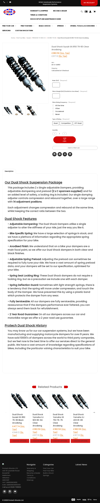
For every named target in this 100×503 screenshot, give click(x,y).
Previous (5, 413)
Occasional (59, 111)
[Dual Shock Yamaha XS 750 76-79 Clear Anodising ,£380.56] (60, 401)
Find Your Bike (48, 471)
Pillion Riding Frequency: (63, 102)
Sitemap (30, 480)
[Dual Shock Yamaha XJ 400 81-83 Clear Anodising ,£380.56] (80, 401)
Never (57, 114)
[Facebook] (54, 154)
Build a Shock (48, 473)
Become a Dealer (33, 473)
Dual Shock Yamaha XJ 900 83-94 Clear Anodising (38, 420)
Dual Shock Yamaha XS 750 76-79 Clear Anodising (58, 420)
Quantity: (55, 130)
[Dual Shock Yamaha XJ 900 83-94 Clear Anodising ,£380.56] (39, 401)
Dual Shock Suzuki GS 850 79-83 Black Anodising (18, 418)
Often (57, 108)
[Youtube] (15, 491)
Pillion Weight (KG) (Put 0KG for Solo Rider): (69, 91)
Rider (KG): (59, 80)
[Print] (65, 154)
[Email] (60, 154)
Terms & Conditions (31, 476)
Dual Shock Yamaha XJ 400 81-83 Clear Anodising (78, 420)
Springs (46, 475)
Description (9, 171)
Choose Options (19, 441)
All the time (59, 105)
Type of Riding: (60, 119)
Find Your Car (48, 468)
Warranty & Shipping (31, 469)
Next (94, 413)
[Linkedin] (70, 154)
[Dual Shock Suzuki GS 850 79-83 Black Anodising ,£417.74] (19, 401)
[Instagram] (10, 491)
